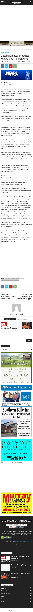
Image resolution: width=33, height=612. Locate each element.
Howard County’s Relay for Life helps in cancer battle (8, 296)
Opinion (3, 598)
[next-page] (17, 335)
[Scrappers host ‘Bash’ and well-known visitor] (27, 325)
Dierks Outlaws (8, 278)
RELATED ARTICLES (10, 319)
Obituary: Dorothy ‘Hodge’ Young (16, 330)
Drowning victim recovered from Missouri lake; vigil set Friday (24, 297)
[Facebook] (2, 66)
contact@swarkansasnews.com (20, 541)
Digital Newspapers (6, 593)
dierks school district (19, 278)
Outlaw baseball (5, 280)
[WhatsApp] (15, 66)
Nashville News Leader (7, 61)
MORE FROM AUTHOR (22, 319)
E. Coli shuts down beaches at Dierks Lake (5, 331)
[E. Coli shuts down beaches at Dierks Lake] (6, 325)
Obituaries (14, 328)
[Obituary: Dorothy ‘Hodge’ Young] (16, 325)
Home (2, 49)
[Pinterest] (10, 66)
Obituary (3, 596)
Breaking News (8, 49)
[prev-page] (15, 335)
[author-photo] (16, 308)
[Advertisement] (16, 22)
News (2, 601)
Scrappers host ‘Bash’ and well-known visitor (27, 331)
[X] (6, 66)
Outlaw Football (14, 280)
